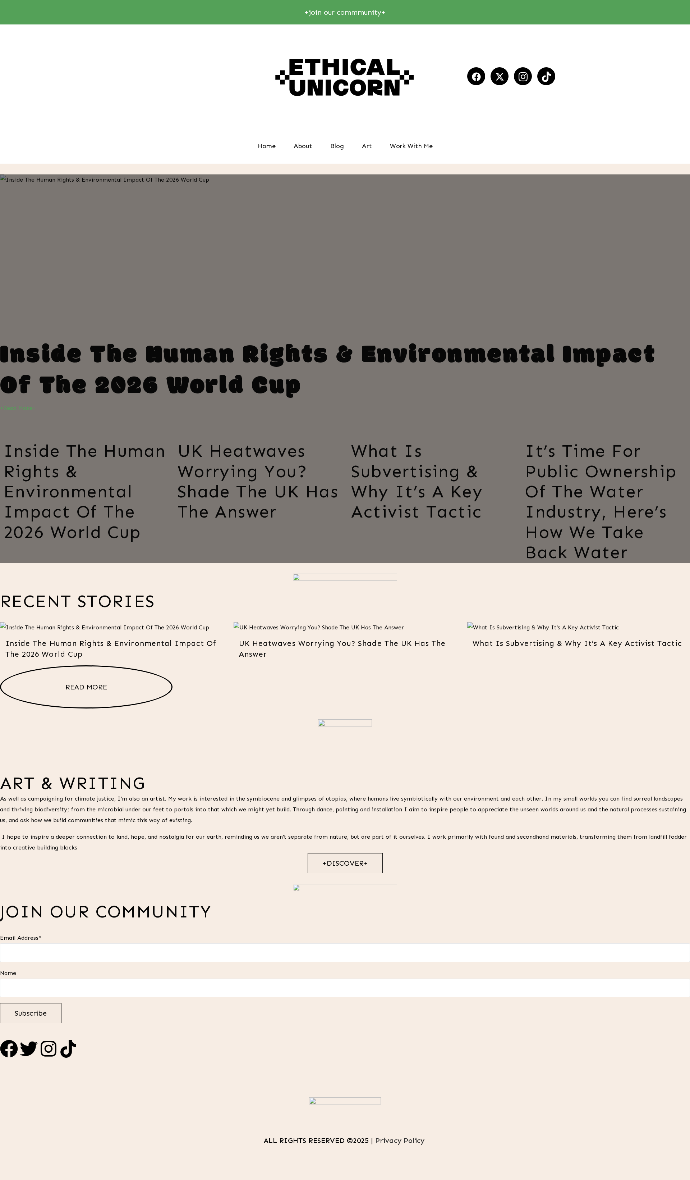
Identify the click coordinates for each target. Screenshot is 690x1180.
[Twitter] (29, 1049)
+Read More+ (18, 408)
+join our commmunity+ (345, 12)
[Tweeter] (500, 76)
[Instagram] (523, 76)
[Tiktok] (546, 76)
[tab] (84, 484)
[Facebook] (476, 76)
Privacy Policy (401, 1140)
